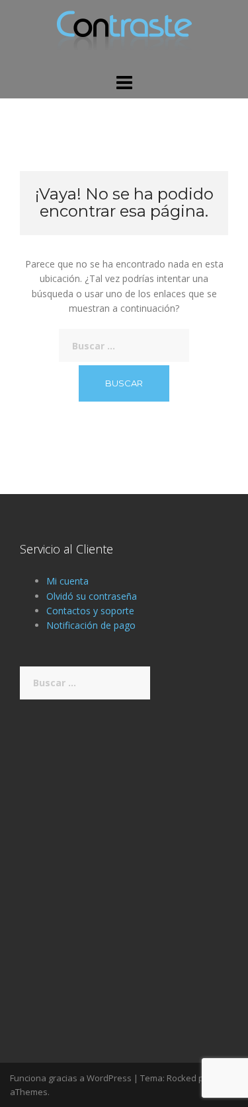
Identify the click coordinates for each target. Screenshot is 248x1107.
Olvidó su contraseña (91, 596)
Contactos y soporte (90, 610)
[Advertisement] (124, 859)
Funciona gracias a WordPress (71, 1078)
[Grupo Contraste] (124, 35)
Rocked (181, 1078)
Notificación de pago (91, 625)
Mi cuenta (67, 581)
